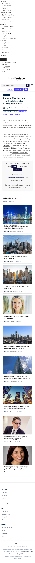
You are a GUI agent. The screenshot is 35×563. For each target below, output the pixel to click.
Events (4, 64)
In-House (3, 24)
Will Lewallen (13, 231)
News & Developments (9, 38)
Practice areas (5, 501)
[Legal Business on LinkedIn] (16, 544)
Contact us (5, 52)
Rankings (3, 1)
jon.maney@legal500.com (17, 187)
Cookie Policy (26, 556)
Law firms (6, 95)
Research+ (5, 8)
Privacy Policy (18, 556)
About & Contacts (6, 527)
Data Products (7, 33)
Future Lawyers (7, 10)
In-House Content (8, 26)
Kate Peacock (13, 291)
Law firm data (5, 511)
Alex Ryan (12, 321)
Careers (4, 50)
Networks (5, 19)
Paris (4, 71)
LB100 (3, 520)
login (14, 166)
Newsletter (4, 533)
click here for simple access (16, 177)
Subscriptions (17, 558)
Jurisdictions (6, 3)
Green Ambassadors (7, 504)
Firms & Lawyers (5, 13)
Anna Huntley (13, 411)
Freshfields (22, 111)
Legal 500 (5, 43)
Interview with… (7, 22)
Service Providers (8, 15)
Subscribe (18, 89)
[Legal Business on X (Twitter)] (19, 544)
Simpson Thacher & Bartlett (11, 114)
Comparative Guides (9, 62)
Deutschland (6, 69)
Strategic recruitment (10, 111)
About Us (3, 40)
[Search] (3, 59)
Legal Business (7, 36)
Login (10, 89)
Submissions (6, 6)
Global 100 (4, 517)
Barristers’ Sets (7, 17)
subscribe (17, 169)
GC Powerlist (6, 29)
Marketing (5, 47)
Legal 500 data (5, 514)
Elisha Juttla (13, 351)
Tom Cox (12, 261)
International (5, 498)
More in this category (9, 201)
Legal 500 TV (6, 67)
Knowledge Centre (6, 31)
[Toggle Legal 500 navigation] (26, 89)
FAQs (4, 45)
